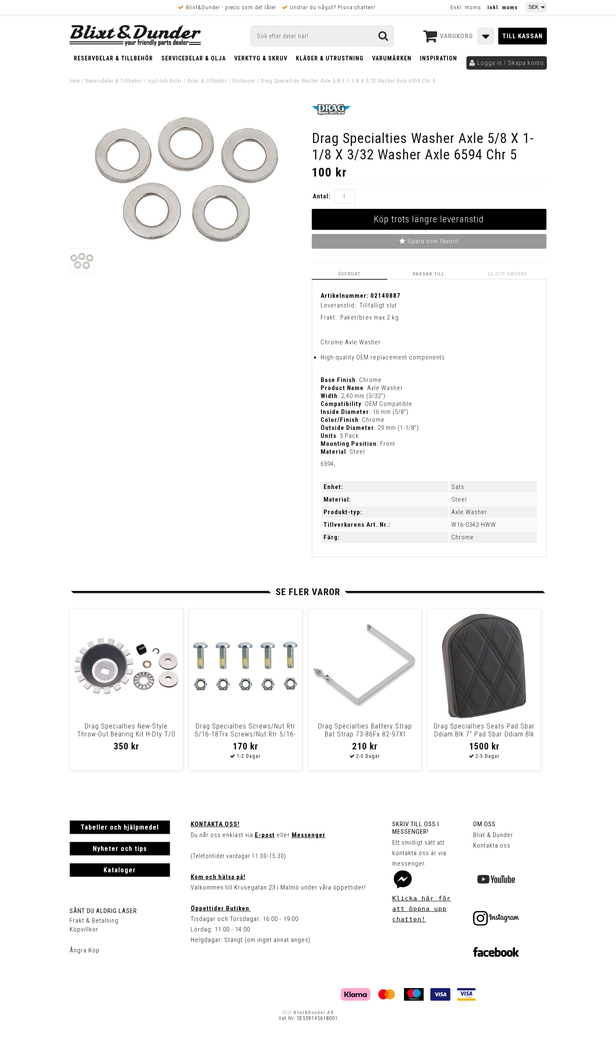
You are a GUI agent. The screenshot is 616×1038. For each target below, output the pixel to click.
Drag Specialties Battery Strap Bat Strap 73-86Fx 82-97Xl (365, 730)
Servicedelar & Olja (193, 58)
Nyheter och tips (120, 849)
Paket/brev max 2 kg (369, 317)
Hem (75, 81)
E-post (265, 835)
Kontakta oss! (215, 824)
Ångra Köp (85, 950)
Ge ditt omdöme (508, 274)
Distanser (244, 81)
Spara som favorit (432, 241)
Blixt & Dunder (493, 835)
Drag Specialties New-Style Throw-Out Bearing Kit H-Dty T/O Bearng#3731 (126, 734)
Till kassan (522, 36)
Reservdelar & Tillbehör (113, 58)
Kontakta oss (491, 845)
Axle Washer (469, 512)
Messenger (309, 835)
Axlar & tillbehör (207, 81)
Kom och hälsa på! (218, 877)
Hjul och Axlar (165, 81)
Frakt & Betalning (94, 920)
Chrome (462, 537)
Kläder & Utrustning (330, 58)
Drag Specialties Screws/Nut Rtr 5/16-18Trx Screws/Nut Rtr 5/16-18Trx (245, 734)
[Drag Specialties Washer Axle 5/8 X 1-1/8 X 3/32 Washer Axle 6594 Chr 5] (186, 240)
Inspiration (438, 58)
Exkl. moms (465, 7)
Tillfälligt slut (378, 305)
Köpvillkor (84, 929)
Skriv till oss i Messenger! (415, 827)
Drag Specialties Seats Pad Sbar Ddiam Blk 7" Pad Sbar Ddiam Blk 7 (484, 734)
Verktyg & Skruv (260, 58)
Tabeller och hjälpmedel (119, 827)
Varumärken (392, 58)
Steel (459, 499)
